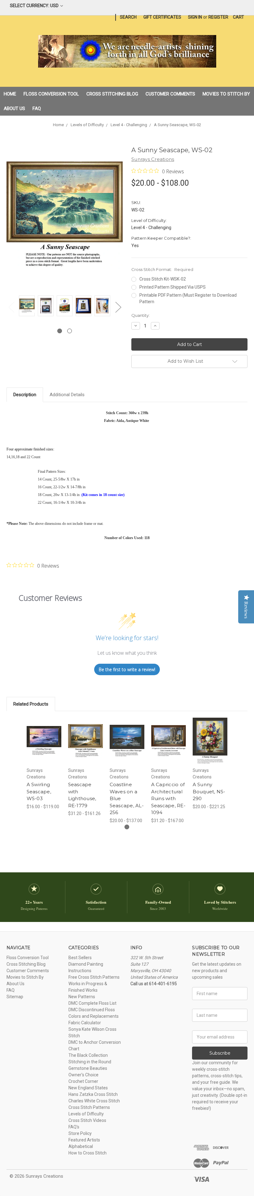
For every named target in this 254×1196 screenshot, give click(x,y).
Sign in (195, 17)
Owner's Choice (83, 1074)
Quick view (44, 733)
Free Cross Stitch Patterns (94, 977)
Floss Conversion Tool (51, 94)
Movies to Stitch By (226, 94)
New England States (88, 1087)
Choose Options (44, 748)
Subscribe (219, 1053)
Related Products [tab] (30, 704)
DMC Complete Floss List (92, 1003)
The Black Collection (88, 1055)
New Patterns (81, 996)
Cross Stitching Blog (112, 94)
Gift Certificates (162, 17)
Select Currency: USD (34, 5)
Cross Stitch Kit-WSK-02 (162, 279)
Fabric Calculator (84, 1022)
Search (128, 17)
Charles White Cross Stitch (94, 1100)
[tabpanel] (26, 306)
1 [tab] (59, 331)
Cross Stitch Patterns (89, 1107)
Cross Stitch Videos (87, 1120)
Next (118, 307)
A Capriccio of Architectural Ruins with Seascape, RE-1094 (168, 798)
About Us (14, 108)
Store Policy (80, 1133)
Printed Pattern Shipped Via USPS (172, 287)
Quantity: (140, 315)
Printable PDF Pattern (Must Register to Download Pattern (188, 298)
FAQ (37, 108)
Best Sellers (80, 957)
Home (10, 94)
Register (218, 17)
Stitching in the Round (89, 1061)
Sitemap (15, 996)
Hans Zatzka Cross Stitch (93, 1094)
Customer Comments (170, 94)
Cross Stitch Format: (162, 269)
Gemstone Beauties (87, 1068)
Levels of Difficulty (86, 1113)
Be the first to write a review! (127, 669)
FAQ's (73, 1126)
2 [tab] (69, 331)
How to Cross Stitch (87, 1152)
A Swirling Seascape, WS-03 (39, 791)
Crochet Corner (83, 1081)
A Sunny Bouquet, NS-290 (209, 791)
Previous (11, 307)
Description (24, 394)
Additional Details (67, 394)
